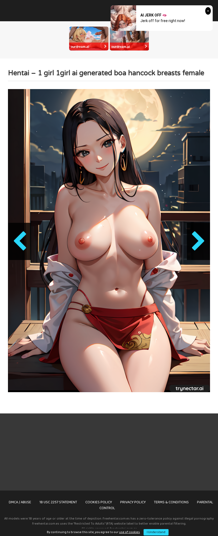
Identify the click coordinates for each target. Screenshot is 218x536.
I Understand (156, 532)
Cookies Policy (98, 502)
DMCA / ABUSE (20, 502)
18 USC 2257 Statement (58, 502)
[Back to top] (200, 519)
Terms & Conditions (171, 502)
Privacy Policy (133, 502)
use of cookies (129, 532)
